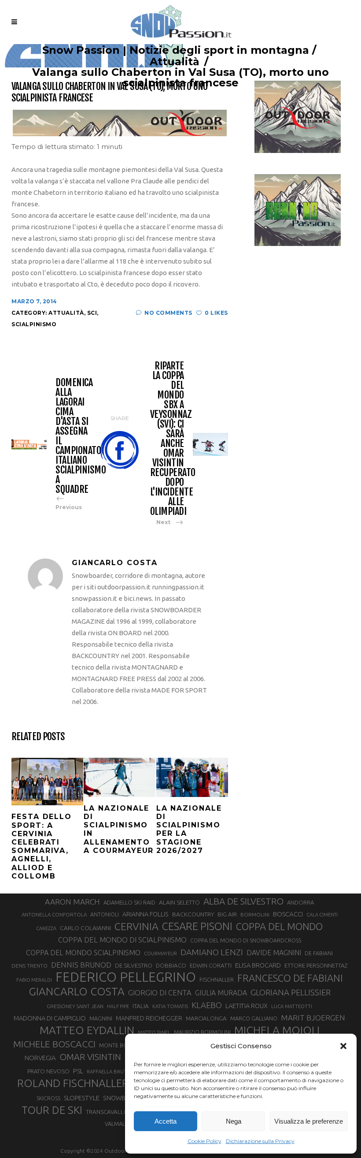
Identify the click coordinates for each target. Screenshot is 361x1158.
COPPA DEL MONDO (279, 926)
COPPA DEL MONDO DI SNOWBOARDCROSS (245, 940)
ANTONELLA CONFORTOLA (54, 914)
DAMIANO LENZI (211, 952)
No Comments (168, 312)
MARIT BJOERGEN (313, 1017)
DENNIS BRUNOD (81, 965)
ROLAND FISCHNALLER (73, 1083)
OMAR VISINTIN (90, 1057)
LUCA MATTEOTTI (291, 1006)
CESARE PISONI (197, 926)
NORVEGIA (40, 1057)
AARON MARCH (72, 901)
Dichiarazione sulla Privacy (260, 1141)
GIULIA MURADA (221, 993)
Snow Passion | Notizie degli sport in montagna (175, 50)
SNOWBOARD (123, 1098)
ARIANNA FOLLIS (145, 914)
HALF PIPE (118, 1006)
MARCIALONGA (206, 1018)
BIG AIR (227, 914)
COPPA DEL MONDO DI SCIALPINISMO (122, 939)
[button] (343, 1046)
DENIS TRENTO (29, 965)
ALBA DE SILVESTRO (243, 901)
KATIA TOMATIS (170, 1006)
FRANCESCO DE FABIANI (290, 977)
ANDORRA (300, 902)
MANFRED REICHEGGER (149, 1018)
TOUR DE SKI (52, 1110)
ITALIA (141, 1006)
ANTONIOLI (104, 914)
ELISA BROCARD (258, 965)
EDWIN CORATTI (211, 965)
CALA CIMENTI (322, 914)
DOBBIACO (171, 965)
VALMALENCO (122, 1124)
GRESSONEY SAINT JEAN (75, 1006)
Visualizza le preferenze (308, 1121)
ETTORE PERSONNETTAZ (315, 965)
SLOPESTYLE (81, 1098)
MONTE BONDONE (123, 1045)
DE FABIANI (319, 953)
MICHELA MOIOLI (277, 1030)
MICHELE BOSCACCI (54, 1044)
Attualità (174, 61)
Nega (233, 1121)
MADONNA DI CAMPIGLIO (50, 1018)
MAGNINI (100, 1018)
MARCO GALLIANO (253, 1018)
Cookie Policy (204, 1141)
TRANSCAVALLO (107, 1112)
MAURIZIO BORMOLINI (202, 1032)
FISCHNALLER (216, 979)
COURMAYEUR (160, 953)
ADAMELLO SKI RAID (129, 902)
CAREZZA (46, 928)
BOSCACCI (288, 914)
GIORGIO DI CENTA (160, 992)
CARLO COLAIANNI (85, 927)
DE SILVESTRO (133, 965)
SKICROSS (48, 1098)
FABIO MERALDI (34, 980)
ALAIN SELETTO (179, 902)
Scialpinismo (33, 324)
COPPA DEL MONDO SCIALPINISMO (83, 953)
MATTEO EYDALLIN (87, 1030)
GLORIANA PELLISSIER (290, 992)
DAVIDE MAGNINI (274, 953)
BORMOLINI (254, 914)
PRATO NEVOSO (48, 1071)
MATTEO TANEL (154, 1032)
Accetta (166, 1121)
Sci (92, 312)
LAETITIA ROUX (246, 1005)
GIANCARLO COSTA (77, 991)
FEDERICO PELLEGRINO (125, 977)
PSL (78, 1071)
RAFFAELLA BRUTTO (110, 1071)
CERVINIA (136, 926)
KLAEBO (207, 1005)
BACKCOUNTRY (193, 914)
